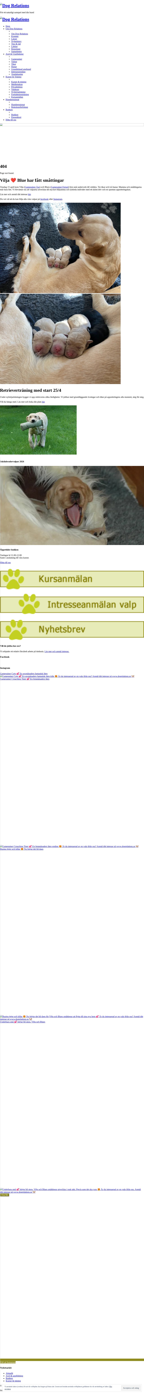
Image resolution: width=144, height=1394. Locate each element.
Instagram (57, 199)
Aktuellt (9, 1373)
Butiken (9, 1378)
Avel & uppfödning (14, 1376)
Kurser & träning (13, 1381)
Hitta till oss (5, 562)
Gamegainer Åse (32, 187)
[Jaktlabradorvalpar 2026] (72, 544)
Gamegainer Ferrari (59, 187)
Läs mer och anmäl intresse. (57, 651)
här (29, 194)
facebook (44, 199)
